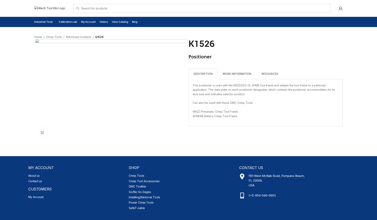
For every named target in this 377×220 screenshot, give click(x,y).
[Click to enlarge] (42, 133)
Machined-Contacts (78, 37)
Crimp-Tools (54, 37)
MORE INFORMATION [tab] (237, 73)
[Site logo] (49, 8)
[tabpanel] (265, 102)
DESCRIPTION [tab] (203, 73)
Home (38, 37)
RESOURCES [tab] (270, 73)
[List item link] (76, 176)
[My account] (341, 8)
